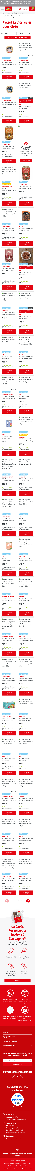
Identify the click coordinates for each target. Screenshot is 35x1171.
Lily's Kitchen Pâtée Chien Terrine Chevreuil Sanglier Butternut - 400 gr (8, 270)
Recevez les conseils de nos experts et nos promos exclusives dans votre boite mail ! (17, 1054)
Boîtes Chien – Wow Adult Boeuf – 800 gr (25, 397)
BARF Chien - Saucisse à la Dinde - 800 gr (25, 273)
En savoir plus (16, 1107)
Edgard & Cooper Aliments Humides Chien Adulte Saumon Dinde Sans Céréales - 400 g (8, 880)
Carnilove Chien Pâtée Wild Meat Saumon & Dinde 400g (26, 639)
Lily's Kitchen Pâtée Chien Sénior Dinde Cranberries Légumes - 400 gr (8, 520)
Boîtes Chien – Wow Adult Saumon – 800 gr (8, 559)
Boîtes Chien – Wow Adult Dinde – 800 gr (25, 759)
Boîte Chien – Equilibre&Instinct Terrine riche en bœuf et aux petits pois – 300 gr (8, 481)
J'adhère (17, 980)
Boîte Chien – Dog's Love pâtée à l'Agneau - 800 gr (8, 839)
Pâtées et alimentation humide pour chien (20, 16)
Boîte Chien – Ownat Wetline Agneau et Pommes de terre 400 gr (26, 358)
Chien (8, 16)
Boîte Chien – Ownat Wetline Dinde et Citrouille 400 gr (26, 839)
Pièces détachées (7, 1168)
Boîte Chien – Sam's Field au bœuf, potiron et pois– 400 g (26, 439)
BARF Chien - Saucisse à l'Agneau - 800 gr (25, 107)
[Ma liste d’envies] (27, 9)
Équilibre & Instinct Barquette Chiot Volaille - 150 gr (9, 600)
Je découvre (26, 161)
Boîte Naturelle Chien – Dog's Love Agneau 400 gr (26, 479)
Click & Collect (25, 999)
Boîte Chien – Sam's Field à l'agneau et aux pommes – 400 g (8, 314)
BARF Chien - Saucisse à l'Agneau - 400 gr (25, 317)
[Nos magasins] (20, 9)
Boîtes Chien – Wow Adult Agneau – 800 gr (8, 437)
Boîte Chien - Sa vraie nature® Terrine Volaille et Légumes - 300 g (8, 64)
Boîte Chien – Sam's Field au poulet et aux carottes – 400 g (26, 800)
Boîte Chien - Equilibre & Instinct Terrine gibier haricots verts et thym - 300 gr (9, 641)
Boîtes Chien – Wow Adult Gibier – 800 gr (25, 519)
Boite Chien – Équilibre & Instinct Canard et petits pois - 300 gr (9, 398)
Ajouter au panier (9, 77)
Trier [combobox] (29, 33)
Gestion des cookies (27, 1168)
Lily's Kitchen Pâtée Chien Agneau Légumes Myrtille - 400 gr (8, 230)
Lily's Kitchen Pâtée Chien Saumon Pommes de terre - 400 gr (9, 680)
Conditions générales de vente (17, 1160)
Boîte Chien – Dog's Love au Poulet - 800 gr (8, 759)
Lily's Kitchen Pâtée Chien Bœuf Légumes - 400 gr (25, 187)
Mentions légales (27, 1163)
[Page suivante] (28, 901)
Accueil (4, 16)
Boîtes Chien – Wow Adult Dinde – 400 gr (8, 357)
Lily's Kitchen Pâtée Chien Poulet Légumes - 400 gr (8, 147)
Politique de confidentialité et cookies (17, 1166)
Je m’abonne (17, 1064)
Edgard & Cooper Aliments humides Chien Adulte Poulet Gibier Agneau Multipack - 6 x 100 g (8, 721)
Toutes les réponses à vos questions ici (16, 1119)
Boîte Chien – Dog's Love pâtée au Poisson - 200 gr (25, 719)
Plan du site (17, 1168)
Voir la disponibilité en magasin (18, 37)
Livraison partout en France (10, 1016)
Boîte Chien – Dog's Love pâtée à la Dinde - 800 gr (25, 879)
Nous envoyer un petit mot (12, 1138)
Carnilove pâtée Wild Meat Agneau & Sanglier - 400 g (25, 559)
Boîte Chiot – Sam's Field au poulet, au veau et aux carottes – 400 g (25, 600)
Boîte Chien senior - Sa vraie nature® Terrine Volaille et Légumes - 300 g (9, 104)
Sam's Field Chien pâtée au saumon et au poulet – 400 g (26, 679)
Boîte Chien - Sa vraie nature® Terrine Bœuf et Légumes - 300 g (25, 64)
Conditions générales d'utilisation (12, 1163)
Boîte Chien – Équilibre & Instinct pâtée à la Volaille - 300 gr (8, 800)
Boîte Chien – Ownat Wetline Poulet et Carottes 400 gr (26, 229)
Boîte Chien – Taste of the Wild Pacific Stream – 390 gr (9, 189)
